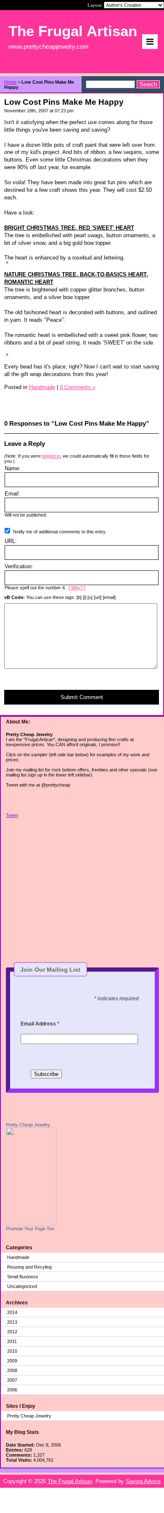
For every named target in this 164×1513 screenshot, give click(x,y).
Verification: (19, 566)
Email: (12, 493)
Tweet (12, 815)
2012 (12, 1331)
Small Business (22, 1276)
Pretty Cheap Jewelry (28, 1124)
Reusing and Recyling (29, 1266)
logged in (51, 455)
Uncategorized (22, 1286)
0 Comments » (77, 387)
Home (10, 82)
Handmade (18, 1257)
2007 (12, 1380)
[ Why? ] (77, 587)
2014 (12, 1312)
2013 (12, 1322)
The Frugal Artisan (70, 1481)
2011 (12, 1341)
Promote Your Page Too (30, 1228)
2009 (12, 1360)
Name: (13, 468)
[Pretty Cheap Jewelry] (31, 1224)
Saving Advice (143, 1481)
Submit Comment (82, 697)
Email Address (40, 1023)
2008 (12, 1370)
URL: (11, 541)
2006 (12, 1389)
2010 (12, 1351)
